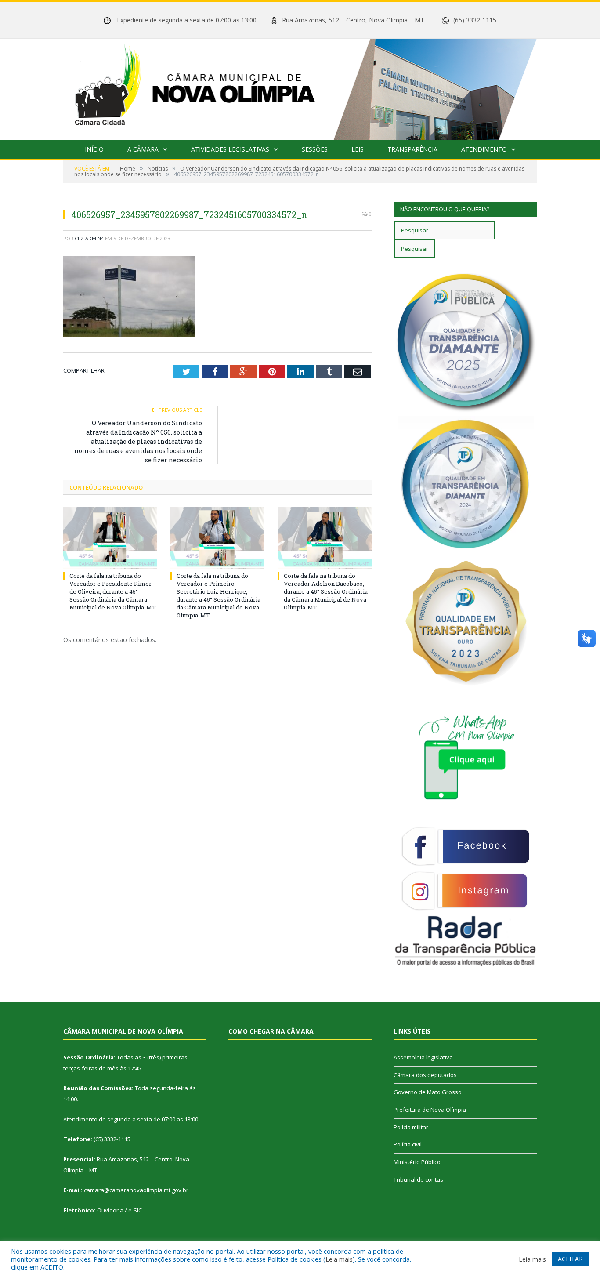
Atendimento (484, 149)
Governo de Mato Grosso (428, 1092)
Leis (357, 149)
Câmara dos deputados (425, 1075)
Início (94, 149)
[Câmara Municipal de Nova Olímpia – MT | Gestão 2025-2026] (300, 87)
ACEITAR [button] (570, 1259)
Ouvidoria (110, 1210)
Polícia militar (411, 1127)
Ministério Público (417, 1162)
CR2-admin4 (89, 238)
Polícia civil (408, 1144)
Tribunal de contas (418, 1179)
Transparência (412, 149)
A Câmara (143, 149)
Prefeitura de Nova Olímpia (430, 1110)
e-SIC (135, 1210)
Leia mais (339, 1259)
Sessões (315, 149)
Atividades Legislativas (230, 149)
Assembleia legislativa (423, 1057)
